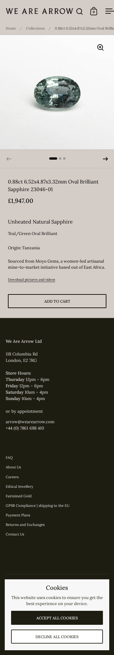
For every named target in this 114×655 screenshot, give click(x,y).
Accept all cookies (57, 618)
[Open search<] (79, 11)
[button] (105, 159)
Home (11, 28)
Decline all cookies (57, 636)
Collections (35, 28)
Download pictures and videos (31, 279)
